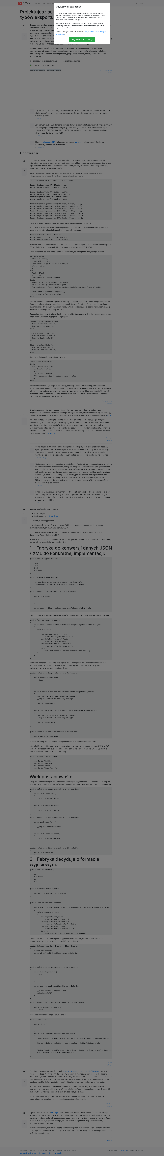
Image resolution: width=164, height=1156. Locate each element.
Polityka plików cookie (91, 32)
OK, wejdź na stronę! (82, 39)
